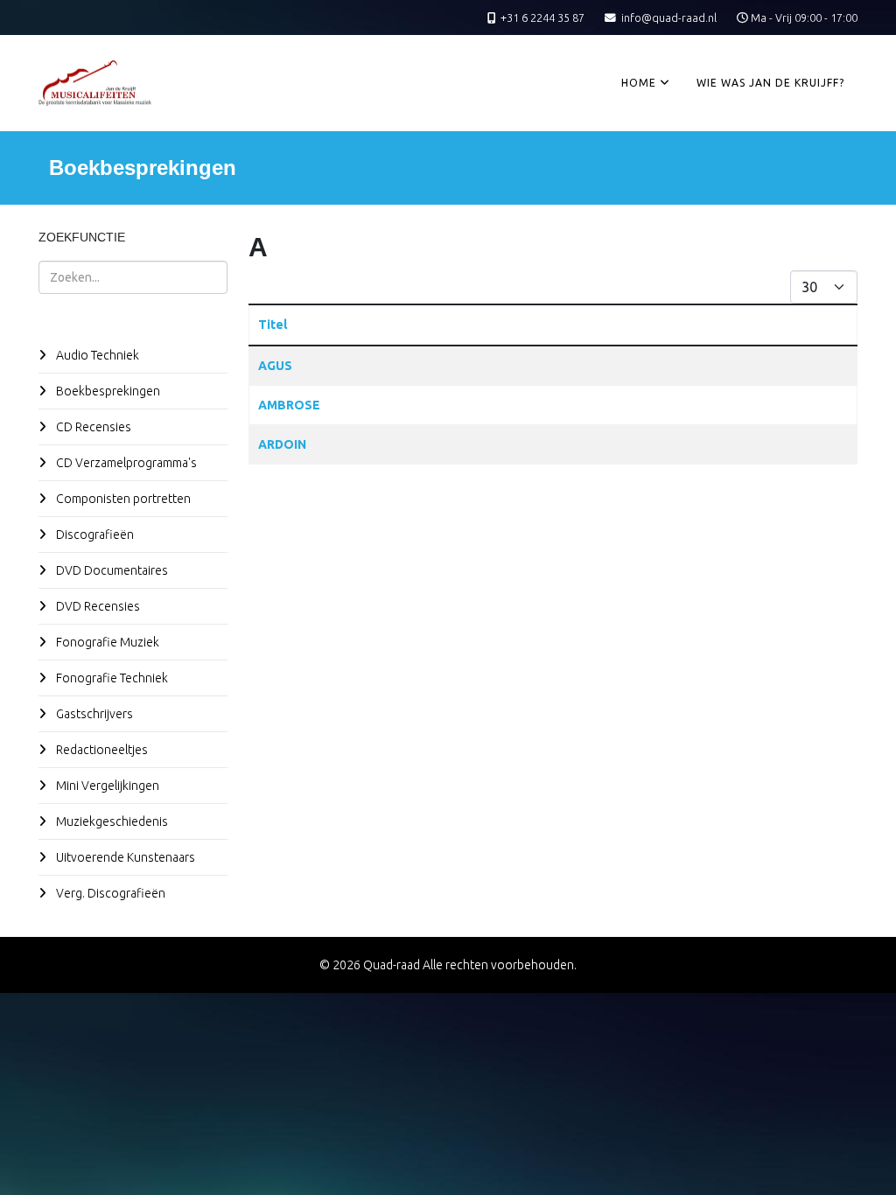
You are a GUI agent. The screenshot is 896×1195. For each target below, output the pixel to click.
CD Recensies (92, 427)
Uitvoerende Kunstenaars (124, 857)
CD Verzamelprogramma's (125, 463)
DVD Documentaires (110, 570)
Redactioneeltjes (100, 750)
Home (638, 82)
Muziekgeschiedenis (110, 821)
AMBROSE (289, 405)
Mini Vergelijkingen (106, 786)
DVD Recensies (96, 606)
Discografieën (93, 535)
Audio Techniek (96, 355)
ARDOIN (282, 444)
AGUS (275, 366)
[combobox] (133, 277)
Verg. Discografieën (109, 893)
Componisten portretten (122, 499)
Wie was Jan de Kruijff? (770, 82)
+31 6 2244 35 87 (542, 17)
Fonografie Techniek (110, 678)
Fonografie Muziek (106, 642)
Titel (272, 325)
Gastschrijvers (93, 714)
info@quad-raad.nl (669, 17)
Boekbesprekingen (106, 391)
